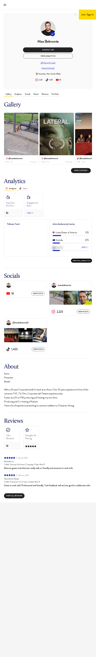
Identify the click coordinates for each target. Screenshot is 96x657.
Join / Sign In (87, 14)
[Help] (75, 14)
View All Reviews (14, 495)
